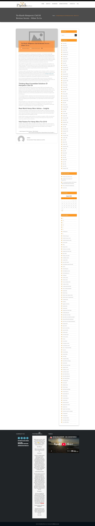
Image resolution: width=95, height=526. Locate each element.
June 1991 (64, 161)
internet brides (65, 354)
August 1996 (65, 124)
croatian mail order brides (67, 286)
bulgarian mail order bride (67, 251)
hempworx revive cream (49, 73)
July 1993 (64, 150)
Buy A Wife (65, 253)
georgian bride (65, 323)
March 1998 (65, 120)
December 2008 (65, 69)
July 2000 (64, 111)
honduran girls (65, 332)
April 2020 (64, 43)
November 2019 (65, 54)
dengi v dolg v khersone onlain (68, 295)
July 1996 (64, 126)
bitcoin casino (65, 242)
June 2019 (64, 63)
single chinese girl (66, 402)
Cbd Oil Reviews (65, 268)
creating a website (66, 284)
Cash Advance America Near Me (68, 264)
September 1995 (65, 131)
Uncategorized (65, 415)
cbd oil (64, 266)
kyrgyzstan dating (65, 358)
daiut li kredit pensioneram (67, 288)
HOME (43, 3)
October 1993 (65, 144)
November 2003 (65, 89)
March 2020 (65, 45)
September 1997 (65, 122)
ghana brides (65, 325)
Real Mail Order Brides (66, 389)
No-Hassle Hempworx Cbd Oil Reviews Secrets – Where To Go (67, 15)
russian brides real (66, 393)
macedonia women (66, 371)
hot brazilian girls (65, 334)
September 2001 (65, 100)
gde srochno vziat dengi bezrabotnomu (69, 321)
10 (63, 220)
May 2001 (64, 102)
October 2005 (65, 78)
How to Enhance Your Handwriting (68, 185)
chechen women (65, 277)
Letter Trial (65, 187)
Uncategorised (65, 413)
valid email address (66, 417)
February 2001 (65, 104)
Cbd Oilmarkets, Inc (66, 273)
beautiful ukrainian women (67, 240)
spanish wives (65, 406)
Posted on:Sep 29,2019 (35, 48)
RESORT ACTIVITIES (63, 3)
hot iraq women (65, 336)
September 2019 (65, 58)
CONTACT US (72, 3)
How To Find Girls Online (67, 347)
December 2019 (65, 52)
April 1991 (64, 166)
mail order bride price (66, 376)
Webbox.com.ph (56, 524)
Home (54, 15)
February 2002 (65, 93)
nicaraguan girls (65, 380)
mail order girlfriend (66, 378)
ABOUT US (48, 3)
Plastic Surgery (65, 387)
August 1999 (65, 115)
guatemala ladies (65, 330)
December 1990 (65, 168)
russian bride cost (65, 391)
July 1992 (64, 155)
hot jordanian (65, 341)
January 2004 (65, 87)
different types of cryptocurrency (68, 297)
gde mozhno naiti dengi (66, 314)
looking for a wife (66, 369)
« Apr (62, 210)
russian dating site (66, 398)
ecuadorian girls (65, 299)
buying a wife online (66, 255)
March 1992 (65, 159)
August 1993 (65, 148)
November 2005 (65, 76)
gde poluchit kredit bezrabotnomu (68, 319)
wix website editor (66, 422)
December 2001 (65, 98)
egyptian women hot (66, 303)
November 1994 (65, 135)
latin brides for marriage (67, 360)
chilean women (65, 279)
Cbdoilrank (64, 275)
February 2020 (65, 47)
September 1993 (65, 146)
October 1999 (65, 113)
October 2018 (65, 65)
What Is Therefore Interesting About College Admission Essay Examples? (42, 132)
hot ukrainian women (66, 345)
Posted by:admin (25, 48)
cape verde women (66, 262)
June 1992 (64, 157)
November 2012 (65, 67)
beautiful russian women (67, 238)
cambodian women (66, 257)
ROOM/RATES (54, 3)
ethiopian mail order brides (67, 310)
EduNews (64, 301)
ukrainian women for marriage (67, 411)
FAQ (78, 3)
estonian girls (65, 308)
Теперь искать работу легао (67, 176)
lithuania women (65, 367)
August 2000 (65, 109)
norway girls (65, 382)
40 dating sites (65, 231)
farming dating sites (66, 312)
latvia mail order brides (66, 365)
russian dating (65, 395)
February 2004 (65, 85)
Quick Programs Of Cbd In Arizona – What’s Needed (28, 131)
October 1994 (65, 137)
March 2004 (65, 82)
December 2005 (65, 74)
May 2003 (64, 91)
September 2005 (65, 80)
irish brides (64, 356)
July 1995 (64, 133)
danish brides (65, 290)
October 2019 (65, 56)
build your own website (66, 249)
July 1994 (64, 139)
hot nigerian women (66, 343)
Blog (63, 244)
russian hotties (65, 400)
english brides (65, 306)
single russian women (66, 404)
